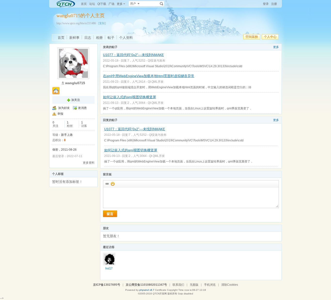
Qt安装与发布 (156, 60)
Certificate (160, 290)
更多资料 (89, 162)
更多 (276, 47)
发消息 (82, 108)
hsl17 (109, 268)
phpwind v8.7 (146, 290)
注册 (274, 3)
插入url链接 (107, 183)
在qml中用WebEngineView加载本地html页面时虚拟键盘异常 (148, 76)
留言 (110, 214)
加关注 (75, 100)
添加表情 (112, 183)
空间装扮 (251, 37)
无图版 (194, 284)
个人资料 (126, 38)
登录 (266, 3)
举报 (60, 113)
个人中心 (270, 37)
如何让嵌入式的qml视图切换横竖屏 (129, 97)
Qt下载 (101, 3)
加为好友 (64, 108)
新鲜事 (74, 38)
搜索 (161, 3)
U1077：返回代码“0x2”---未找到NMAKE (133, 55)
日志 (87, 38)
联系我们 (178, 284)
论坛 (92, 3)
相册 (99, 38)
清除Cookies (229, 284)
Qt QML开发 (156, 81)
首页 (84, 3)
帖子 (111, 38)
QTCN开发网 (160, 293)
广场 (111, 3)
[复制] (102, 23)
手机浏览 (210, 284)
